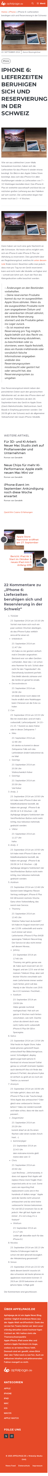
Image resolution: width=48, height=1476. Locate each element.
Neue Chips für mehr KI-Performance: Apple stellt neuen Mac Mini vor (23, 468)
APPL (6, 1388)
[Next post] (44, 561)
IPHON (7, 1393)
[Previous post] (4, 539)
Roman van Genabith (13, 457)
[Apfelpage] (12, 3)
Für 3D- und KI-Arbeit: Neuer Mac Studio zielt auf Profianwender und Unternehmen (24, 447)
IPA (5, 1398)
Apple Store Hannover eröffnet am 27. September (28, 539)
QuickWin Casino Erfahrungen (18, 512)
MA (5, 1403)
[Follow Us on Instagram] (12, 1436)
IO (5, 1408)
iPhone (6, 61)
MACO (7, 1413)
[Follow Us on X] (6, 1436)
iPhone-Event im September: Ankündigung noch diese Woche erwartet (23, 490)
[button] (32, 3)
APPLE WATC (10, 1418)
